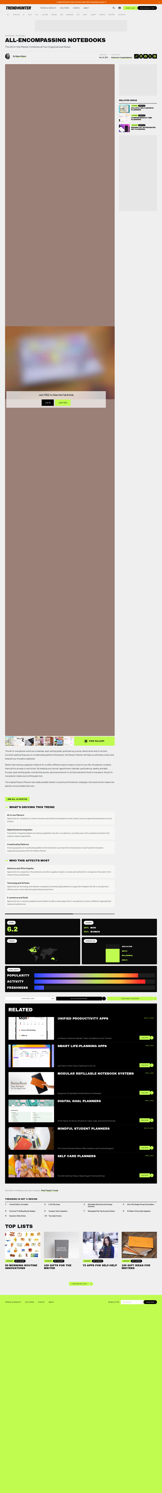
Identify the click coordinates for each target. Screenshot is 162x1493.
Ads (61, 14)
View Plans (130, 8)
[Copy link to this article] (136, 56)
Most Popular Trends (49, 1190)
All (8, 14)
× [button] (159, 2)
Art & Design (20, 36)
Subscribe (150, 1302)
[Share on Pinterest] (154, 56)
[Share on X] (150, 56)
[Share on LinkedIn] (141, 56)
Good (85, 14)
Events (76, 8)
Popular (16, 14)
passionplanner (126, 57)
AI (23, 14)
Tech (30, 14)
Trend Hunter (10, 36)
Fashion (102, 14)
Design (54, 14)
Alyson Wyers (20, 56)
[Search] (114, 8)
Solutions (64, 8)
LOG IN (47, 403)
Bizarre (112, 14)
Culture (45, 14)
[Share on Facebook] (145, 56)
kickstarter (115, 57)
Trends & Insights (48, 8)
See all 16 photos (17, 799)
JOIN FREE (62, 403)
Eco (78, 14)
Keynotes (121, 14)
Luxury (93, 14)
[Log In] (119, 8)
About (86, 8)
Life (36, 14)
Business (69, 14)
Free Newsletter (147, 8)
